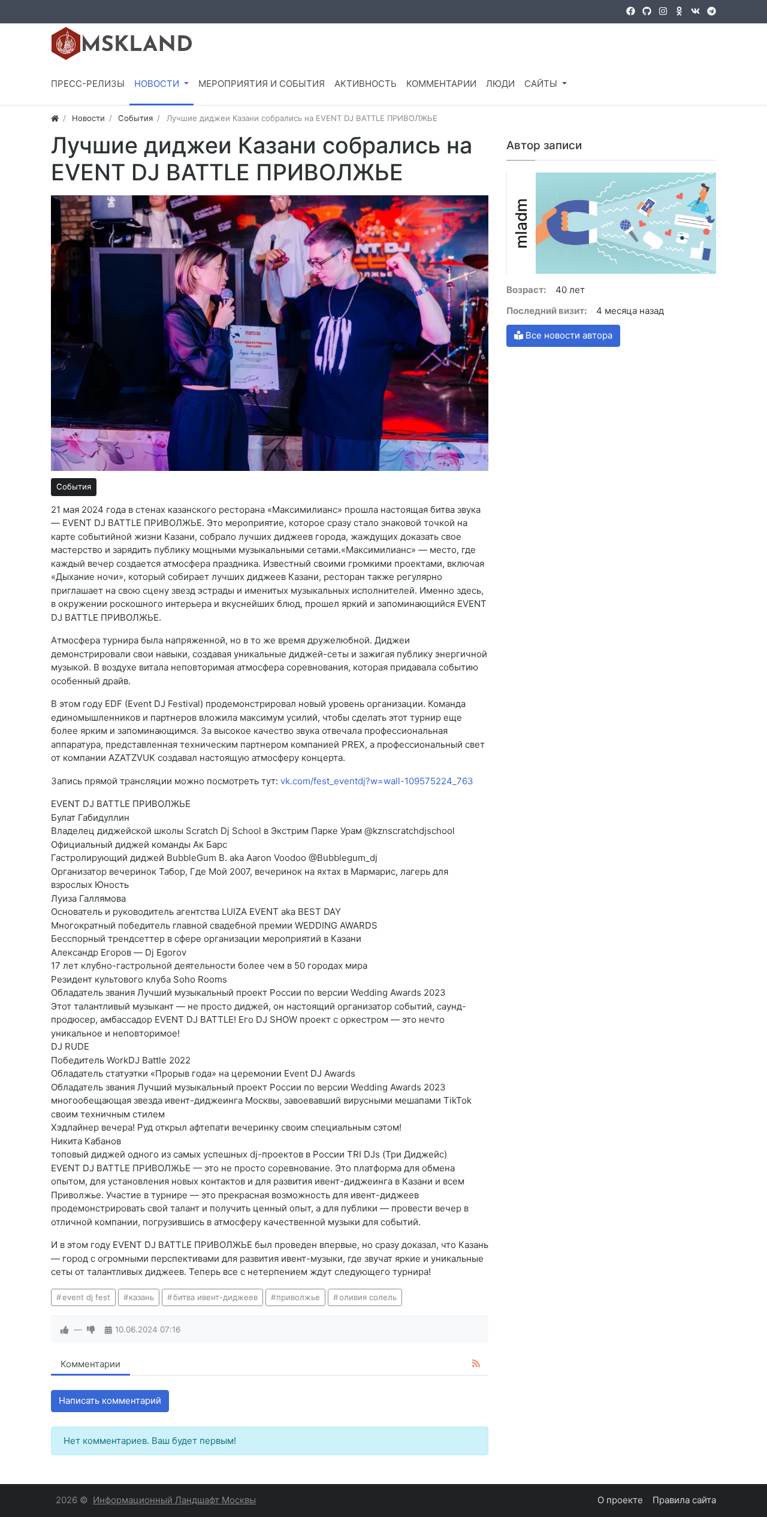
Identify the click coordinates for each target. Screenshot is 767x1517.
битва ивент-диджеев (215, 1297)
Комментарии (90, 1364)
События (73, 486)
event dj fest (86, 1297)
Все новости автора (567, 335)
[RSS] (476, 1364)
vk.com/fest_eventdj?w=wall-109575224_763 (376, 781)
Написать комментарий (110, 1400)
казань (141, 1297)
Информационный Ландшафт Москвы (174, 1500)
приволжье (298, 1297)
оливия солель (368, 1297)
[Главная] (55, 118)
